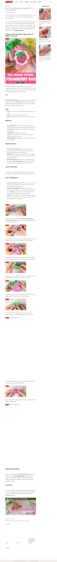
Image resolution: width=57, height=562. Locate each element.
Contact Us (20, 558)
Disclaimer (34, 558)
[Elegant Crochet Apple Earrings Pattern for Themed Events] (45, 32)
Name (7, 542)
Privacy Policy (33, 1)
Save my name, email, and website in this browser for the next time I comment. (32, 541)
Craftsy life (27, 558)
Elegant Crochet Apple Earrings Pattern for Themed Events (45, 41)
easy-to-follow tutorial (19, 476)
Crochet (21, 1)
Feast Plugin (28, 560)
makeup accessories (19, 30)
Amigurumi (27, 1)
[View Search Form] (51, 2)
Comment (8, 524)
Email (18, 542)
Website (7, 548)
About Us (39, 1)
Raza (7, 12)
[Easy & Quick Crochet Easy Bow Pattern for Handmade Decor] (45, 50)
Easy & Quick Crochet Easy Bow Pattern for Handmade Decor (45, 59)
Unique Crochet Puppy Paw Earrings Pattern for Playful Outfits (45, 23)
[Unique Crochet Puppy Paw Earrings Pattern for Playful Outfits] (45, 14)
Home (17, 1)
